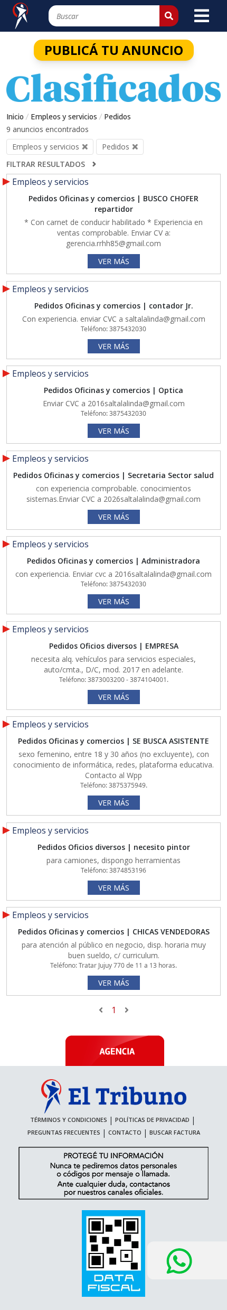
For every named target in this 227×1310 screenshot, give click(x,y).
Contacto (124, 1132)
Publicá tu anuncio (113, 50)
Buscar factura (174, 1132)
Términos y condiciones (68, 1120)
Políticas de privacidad (152, 1120)
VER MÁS (113, 261)
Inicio (15, 117)
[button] (168, 15)
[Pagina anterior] (103, 1010)
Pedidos (117, 117)
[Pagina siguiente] (124, 1010)
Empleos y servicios (64, 117)
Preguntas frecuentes (63, 1132)
